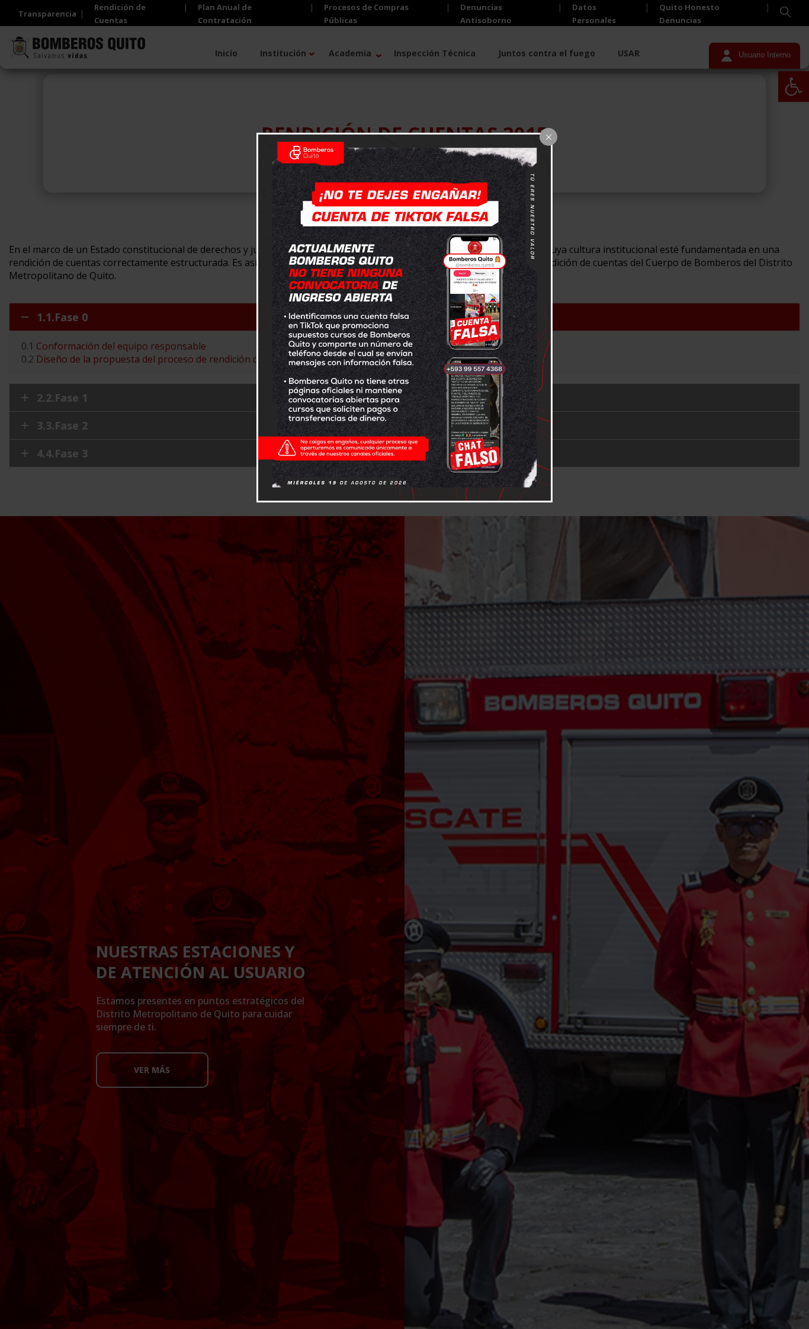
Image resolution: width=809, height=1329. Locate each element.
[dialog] (404, 317)
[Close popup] (548, 137)
